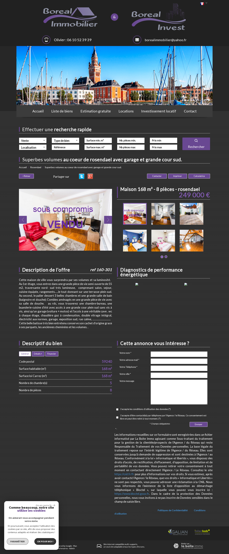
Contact (190, 111)
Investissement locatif (158, 111)
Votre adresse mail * (129, 360)
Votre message (127, 381)
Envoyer (198, 424)
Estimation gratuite (95, 111)
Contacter (157, 176)
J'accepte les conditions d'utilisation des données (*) (145, 409)
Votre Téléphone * (128, 367)
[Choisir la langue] (203, 4)
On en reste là (44, 505)
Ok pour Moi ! (45, 541)
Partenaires (63, 548)
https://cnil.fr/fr (124, 474)
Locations (126, 111)
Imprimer (177, 176)
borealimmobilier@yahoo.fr (166, 40)
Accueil (38, 111)
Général (25, 354)
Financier (51, 354)
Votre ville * (125, 374)
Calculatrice (199, 176)
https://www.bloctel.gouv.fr (131, 493)
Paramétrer (18, 541)
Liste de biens (62, 111)
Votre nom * (125, 353)
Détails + (38, 354)
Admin (72, 548)
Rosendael (35, 167)
